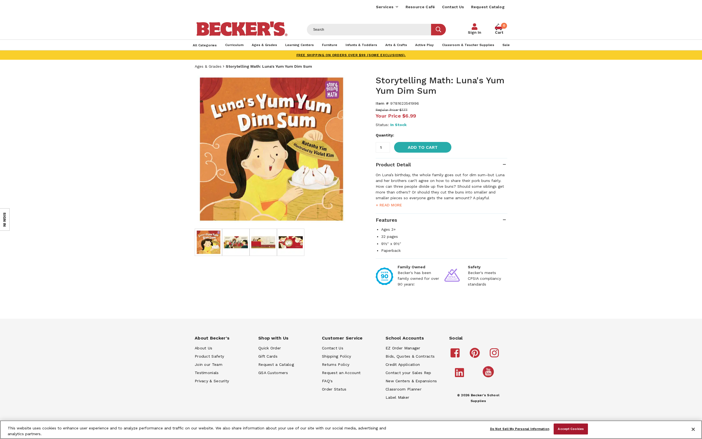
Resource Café (420, 7)
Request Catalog (488, 7)
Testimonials (207, 372)
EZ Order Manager (403, 348)
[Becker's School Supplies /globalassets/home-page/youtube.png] (489, 377)
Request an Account (341, 372)
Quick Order (269, 348)
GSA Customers (273, 372)
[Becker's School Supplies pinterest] (476, 355)
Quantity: (385, 135)
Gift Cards (268, 356)
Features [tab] (386, 220)
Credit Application (403, 364)
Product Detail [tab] (393, 164)
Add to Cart (423, 147)
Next (340, 149)
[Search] (438, 29)
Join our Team (208, 364)
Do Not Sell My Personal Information (519, 429)
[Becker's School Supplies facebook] (456, 355)
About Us (203, 348)
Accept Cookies (571, 429)
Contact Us (453, 7)
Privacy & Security (212, 381)
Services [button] (385, 7)
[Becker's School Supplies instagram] (495, 355)
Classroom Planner (403, 389)
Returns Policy (335, 364)
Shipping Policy (336, 356)
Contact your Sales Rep (408, 372)
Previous (202, 149)
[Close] (693, 429)
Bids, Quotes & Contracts (410, 356)
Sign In (474, 32)
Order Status (334, 389)
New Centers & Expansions (411, 381)
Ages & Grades (208, 66)
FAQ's (327, 381)
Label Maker (397, 397)
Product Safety (209, 356)
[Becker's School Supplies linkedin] (460, 375)
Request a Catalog (276, 364)
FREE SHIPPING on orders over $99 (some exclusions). (351, 55)
